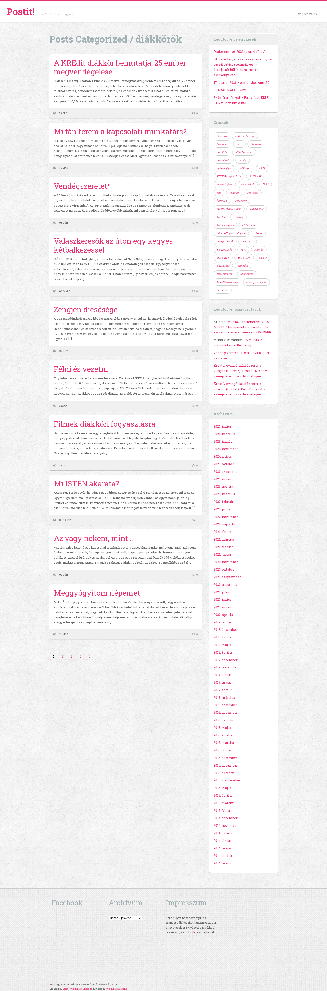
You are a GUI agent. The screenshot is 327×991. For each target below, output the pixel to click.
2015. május (222, 788)
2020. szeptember (227, 577)
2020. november (226, 562)
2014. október (224, 833)
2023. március (224, 494)
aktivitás (222, 136)
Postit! (21, 11)
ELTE (262, 168)
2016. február (223, 750)
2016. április (223, 735)
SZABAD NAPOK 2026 (230, 90)
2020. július (222, 592)
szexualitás (223, 265)
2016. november (226, 712)
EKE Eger (245, 168)
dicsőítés (222, 152)
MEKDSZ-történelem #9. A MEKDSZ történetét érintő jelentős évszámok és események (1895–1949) (242, 327)
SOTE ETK (223, 257)
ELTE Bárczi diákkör (229, 176)
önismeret (222, 290)
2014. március (224, 863)
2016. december (225, 705)
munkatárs (248, 241)
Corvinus (256, 144)
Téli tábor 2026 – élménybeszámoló (241, 82)
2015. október (224, 773)
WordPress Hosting (116, 988)
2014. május (222, 848)
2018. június (222, 637)
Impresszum (307, 14)
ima (219, 192)
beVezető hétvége (245, 136)
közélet (221, 217)
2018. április (223, 652)
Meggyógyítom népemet (97, 593)
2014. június (222, 841)
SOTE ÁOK (244, 257)
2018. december (225, 629)
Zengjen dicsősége (85, 309)
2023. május (223, 479)
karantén (222, 200)
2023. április (223, 486)
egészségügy (224, 168)
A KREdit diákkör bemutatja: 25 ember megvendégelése (120, 67)
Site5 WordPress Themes (77, 988)
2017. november (226, 667)
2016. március (224, 742)
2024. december (226, 449)
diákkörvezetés (244, 152)
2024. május (223, 456)
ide (194, 932)
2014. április (223, 855)
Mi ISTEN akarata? (86, 483)
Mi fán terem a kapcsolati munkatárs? (120, 131)
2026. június (223, 426)
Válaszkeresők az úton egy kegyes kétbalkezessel (113, 245)
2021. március (224, 539)
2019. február (223, 622)
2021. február (223, 547)
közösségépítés (225, 225)
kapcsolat (252, 192)
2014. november (226, 825)
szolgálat (243, 265)
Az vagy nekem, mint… (93, 538)
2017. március (224, 697)
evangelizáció (224, 184)
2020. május (223, 607)
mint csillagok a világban (231, 233)
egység (242, 160)
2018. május (222, 645)
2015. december (225, 758)
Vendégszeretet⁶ (82, 186)
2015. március (224, 803)
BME (239, 144)
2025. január (223, 441)
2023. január (223, 509)
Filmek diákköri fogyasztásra (104, 424)
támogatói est (224, 274)
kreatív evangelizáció (229, 208)
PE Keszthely (224, 249)
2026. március (224, 434)
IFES (265, 184)
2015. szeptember (227, 780)
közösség (239, 217)
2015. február (223, 810)
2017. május (222, 682)
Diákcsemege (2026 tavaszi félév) (239, 51)
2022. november (226, 517)
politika (258, 249)
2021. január (223, 554)
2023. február (224, 502)
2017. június (222, 675)
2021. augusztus (225, 524)
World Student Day (227, 282)
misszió (258, 233)
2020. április (223, 615)
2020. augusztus (225, 584)
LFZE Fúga (248, 225)
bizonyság (222, 144)
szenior (263, 257)
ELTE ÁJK (256, 176)
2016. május (222, 728)
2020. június (223, 599)
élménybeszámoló (256, 282)
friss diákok (247, 184)
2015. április (223, 795)
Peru (243, 249)
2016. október (224, 720)
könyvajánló (257, 208)
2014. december (226, 818)
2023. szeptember (227, 471)
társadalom (246, 274)
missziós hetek (225, 241)
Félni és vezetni (81, 369)
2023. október (224, 464)
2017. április (223, 690)
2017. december (226, 660)
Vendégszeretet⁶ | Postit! (232, 353)
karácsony (241, 200)
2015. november (226, 765)
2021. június (222, 532)
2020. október (224, 569)
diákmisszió (223, 160)
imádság (234, 192)
